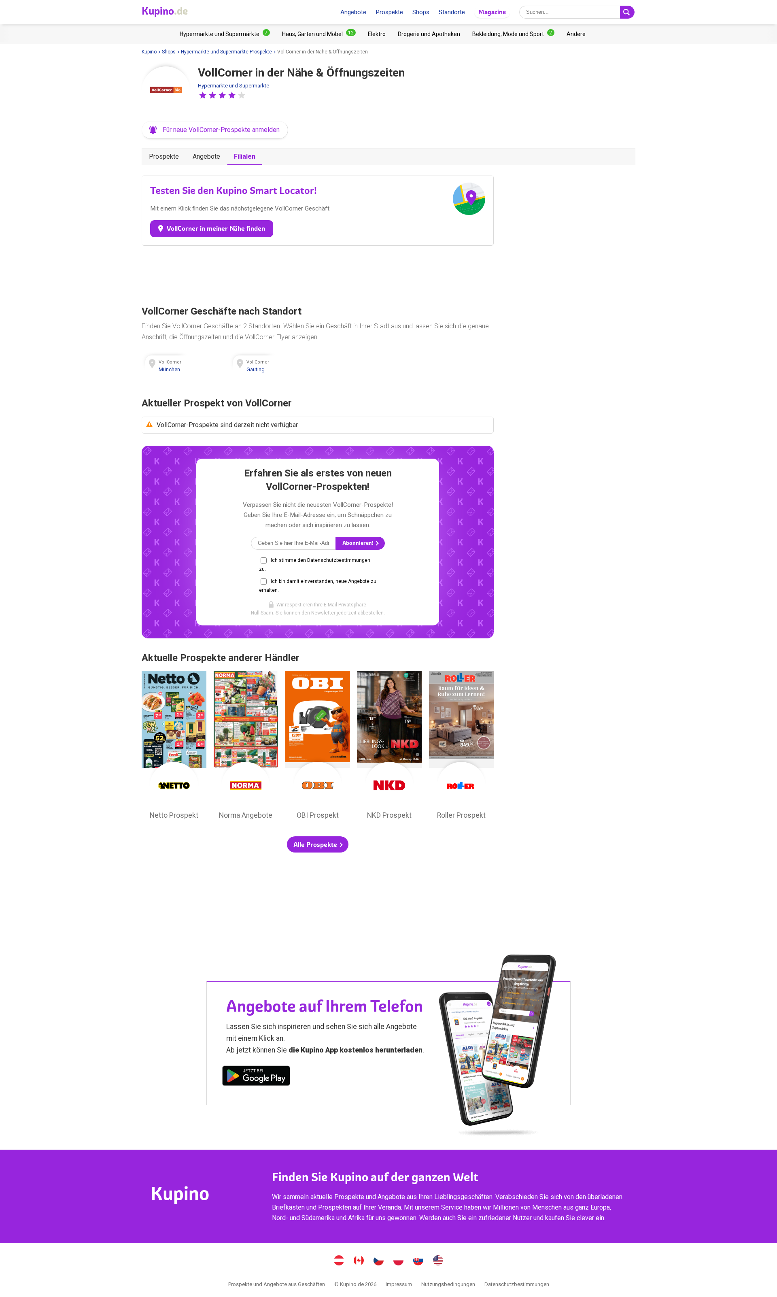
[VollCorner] (166, 90)
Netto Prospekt (174, 747)
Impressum (399, 1284)
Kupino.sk (418, 1261)
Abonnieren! (358, 543)
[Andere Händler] (576, 34)
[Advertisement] (318, 273)
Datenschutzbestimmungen (516, 1284)
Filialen (244, 156)
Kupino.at (339, 1261)
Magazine (492, 12)
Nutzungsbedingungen (448, 1284)
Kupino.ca (359, 1261)
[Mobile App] (256, 1077)
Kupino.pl (399, 1261)
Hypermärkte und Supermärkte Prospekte (226, 52)
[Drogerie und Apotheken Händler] (429, 34)
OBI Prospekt (317, 747)
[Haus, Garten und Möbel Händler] (319, 34)
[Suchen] (627, 12)
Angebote (353, 12)
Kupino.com (438, 1261)
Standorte (452, 12)
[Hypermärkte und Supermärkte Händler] (225, 34)
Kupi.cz (379, 1261)
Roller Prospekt (461, 747)
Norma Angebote (246, 747)
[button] (203, 95)
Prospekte (389, 12)
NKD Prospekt (389, 747)
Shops (420, 12)
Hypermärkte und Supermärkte (233, 86)
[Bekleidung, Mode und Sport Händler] (513, 34)
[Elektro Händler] (377, 34)
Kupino (149, 52)
